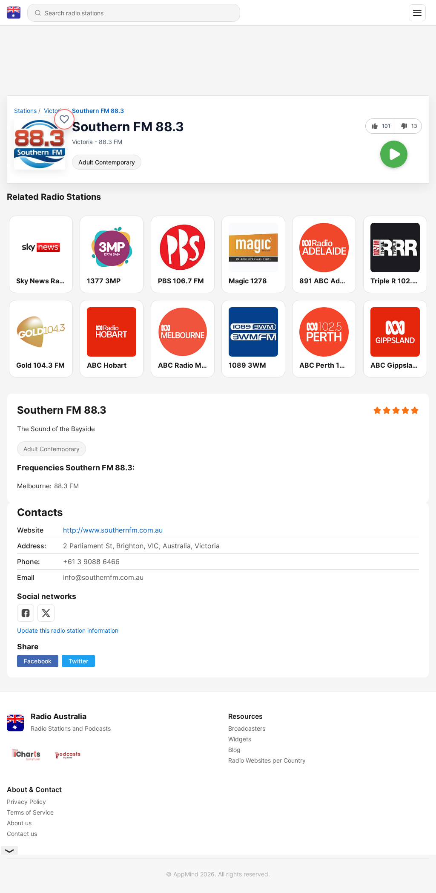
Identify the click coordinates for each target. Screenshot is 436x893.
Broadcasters (246, 728)
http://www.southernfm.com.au (113, 530)
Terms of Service (30, 812)
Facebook (38, 661)
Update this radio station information (67, 630)
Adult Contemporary (106, 162)
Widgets (239, 739)
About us (19, 823)
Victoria (54, 110)
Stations (25, 110)
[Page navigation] (417, 12)
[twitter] (45, 613)
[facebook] (25, 613)
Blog (234, 749)
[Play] (393, 154)
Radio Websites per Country (267, 760)
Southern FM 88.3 (98, 110)
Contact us (22, 833)
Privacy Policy (26, 801)
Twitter (78, 661)
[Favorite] (64, 119)
